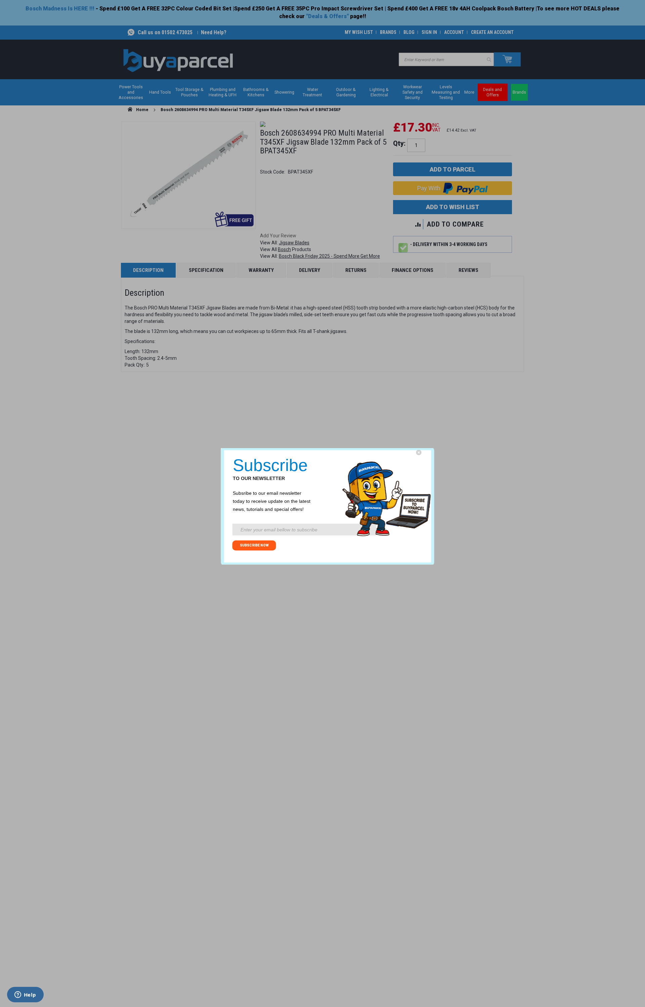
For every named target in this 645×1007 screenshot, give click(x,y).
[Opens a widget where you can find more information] (25, 995)
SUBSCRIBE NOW (254, 545)
